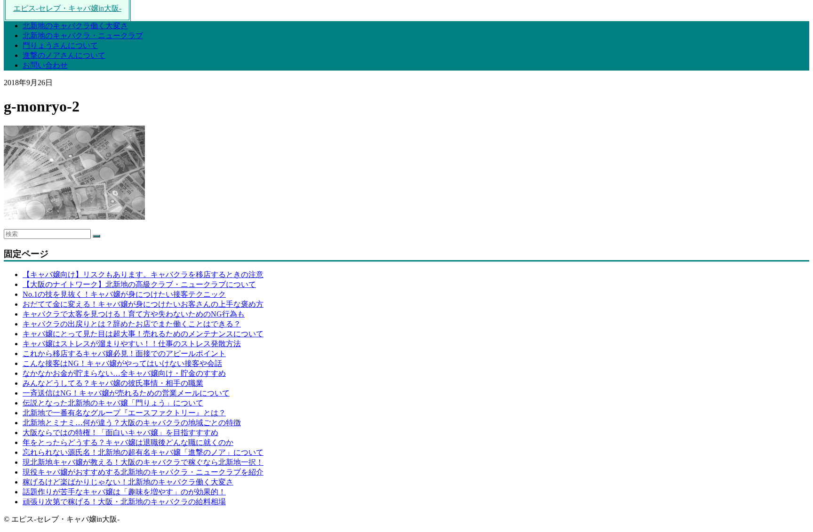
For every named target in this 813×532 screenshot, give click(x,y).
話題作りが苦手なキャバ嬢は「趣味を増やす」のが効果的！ (124, 492)
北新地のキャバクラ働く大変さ (75, 26)
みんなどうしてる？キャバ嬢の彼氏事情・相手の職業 (113, 383)
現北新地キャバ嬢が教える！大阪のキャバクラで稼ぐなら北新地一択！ (143, 462)
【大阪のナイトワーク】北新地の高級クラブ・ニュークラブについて (139, 284)
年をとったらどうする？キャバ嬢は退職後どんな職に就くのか (128, 442)
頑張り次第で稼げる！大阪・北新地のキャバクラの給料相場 (124, 502)
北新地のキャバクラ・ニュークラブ (83, 36)
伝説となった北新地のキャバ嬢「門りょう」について (113, 403)
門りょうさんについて (60, 45)
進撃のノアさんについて (64, 55)
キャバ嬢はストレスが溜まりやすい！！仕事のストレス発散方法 (132, 344)
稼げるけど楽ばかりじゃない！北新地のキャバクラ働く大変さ (128, 482)
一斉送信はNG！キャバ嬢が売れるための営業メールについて (126, 393)
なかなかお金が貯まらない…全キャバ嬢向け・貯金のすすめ (124, 373)
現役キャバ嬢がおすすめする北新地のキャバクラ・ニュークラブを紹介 (143, 472)
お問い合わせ (45, 65)
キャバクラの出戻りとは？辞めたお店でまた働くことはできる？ (132, 324)
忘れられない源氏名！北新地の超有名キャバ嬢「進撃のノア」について (143, 452)
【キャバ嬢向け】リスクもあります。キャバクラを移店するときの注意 (143, 274)
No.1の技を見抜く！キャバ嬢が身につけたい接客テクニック (124, 294)
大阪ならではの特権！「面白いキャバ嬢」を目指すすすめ (120, 433)
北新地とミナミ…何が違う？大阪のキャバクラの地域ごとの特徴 (132, 423)
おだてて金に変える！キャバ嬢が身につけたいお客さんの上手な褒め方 (143, 304)
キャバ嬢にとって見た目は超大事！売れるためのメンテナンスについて (143, 334)
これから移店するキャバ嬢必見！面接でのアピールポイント (124, 353)
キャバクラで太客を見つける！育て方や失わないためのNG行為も (134, 314)
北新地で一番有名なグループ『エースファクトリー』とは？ (124, 413)
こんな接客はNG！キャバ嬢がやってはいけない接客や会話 (122, 363)
